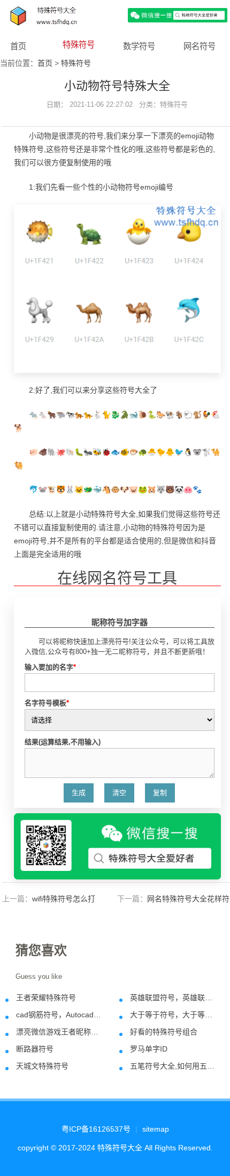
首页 (18, 46)
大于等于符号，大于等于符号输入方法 (173, 1014)
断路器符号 (34, 1049)
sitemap (155, 1129)
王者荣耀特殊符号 (46, 997)
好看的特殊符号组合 (163, 1031)
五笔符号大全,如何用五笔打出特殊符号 (173, 1066)
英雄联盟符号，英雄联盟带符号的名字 (173, 997)
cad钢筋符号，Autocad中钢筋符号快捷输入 (59, 1014)
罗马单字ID (148, 1049)
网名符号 (199, 46)
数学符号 (139, 46)
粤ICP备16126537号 (96, 1129)
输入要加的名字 (50, 667)
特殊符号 (79, 44)
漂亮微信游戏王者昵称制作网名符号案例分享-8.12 (59, 1031)
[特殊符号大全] (115, 14)
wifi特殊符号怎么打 (63, 898)
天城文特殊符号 (42, 1066)
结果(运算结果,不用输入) (63, 742)
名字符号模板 (47, 703)
